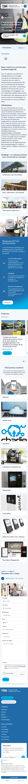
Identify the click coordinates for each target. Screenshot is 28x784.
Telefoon (4, 626)
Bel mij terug (19, 578)
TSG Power (4, 732)
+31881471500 (9, 578)
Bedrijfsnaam (5, 612)
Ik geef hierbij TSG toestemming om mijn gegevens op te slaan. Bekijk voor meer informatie (15, 666)
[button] (4, 760)
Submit (6, 679)
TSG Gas (3, 734)
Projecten (4, 317)
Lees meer (7, 302)
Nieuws (3, 714)
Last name (5, 605)
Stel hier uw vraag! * (7, 640)
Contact (3, 712)
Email (4, 619)
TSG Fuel (3, 727)
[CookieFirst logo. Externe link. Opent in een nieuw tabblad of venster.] (1, 762)
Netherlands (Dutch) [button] (9, 702)
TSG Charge (4, 729)
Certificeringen (5, 719)
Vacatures (4, 709)
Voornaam (5, 598)
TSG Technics (5, 739)
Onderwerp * (5, 633)
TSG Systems (5, 737)
